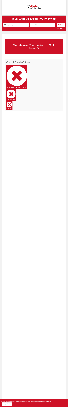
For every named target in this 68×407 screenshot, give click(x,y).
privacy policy (47, 401)
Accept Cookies (7, 404)
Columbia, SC (10, 100)
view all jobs (60, 28)
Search (61, 25)
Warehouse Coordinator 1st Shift (16, 87)
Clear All (9, 108)
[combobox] (16, 25)
